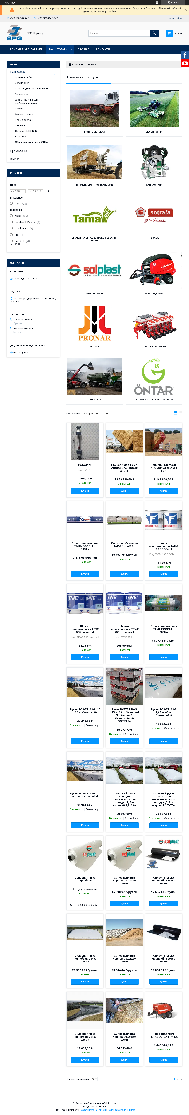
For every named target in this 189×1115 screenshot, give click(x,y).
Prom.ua (112, 1103)
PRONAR (94, 346)
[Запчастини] (154, 161)
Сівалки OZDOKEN (154, 346)
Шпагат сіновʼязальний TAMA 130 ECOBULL (163, 546)
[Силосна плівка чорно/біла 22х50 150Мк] (85, 1010)
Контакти (103, 49)
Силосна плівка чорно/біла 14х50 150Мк (163, 880)
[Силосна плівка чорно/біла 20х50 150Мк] (163, 932)
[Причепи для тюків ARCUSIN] (94, 161)
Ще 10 (17, 244)
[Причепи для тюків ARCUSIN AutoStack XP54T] (124, 441)
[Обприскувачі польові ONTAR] (154, 376)
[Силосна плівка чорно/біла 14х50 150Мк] (163, 854)
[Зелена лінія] (154, 108)
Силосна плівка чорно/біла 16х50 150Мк (85, 958)
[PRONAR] (94, 323)
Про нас (83, 49)
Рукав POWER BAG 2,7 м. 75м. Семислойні (85, 795)
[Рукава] (154, 214)
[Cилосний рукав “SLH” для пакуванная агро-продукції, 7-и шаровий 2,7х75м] (163, 770)
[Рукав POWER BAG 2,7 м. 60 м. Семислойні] (85, 686)
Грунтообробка (94, 132)
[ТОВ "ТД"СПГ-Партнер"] (14, 39)
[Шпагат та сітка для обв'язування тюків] (94, 214)
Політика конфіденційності (122, 1110)
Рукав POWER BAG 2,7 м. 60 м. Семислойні (85, 711)
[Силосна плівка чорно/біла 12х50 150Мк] (124, 854)
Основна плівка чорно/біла (84, 879)
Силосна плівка (94, 293)
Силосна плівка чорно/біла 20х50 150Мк (163, 958)
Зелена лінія (154, 132)
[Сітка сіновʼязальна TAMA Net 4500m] (124, 519)
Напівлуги (94, 399)
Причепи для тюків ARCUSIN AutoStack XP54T (124, 467)
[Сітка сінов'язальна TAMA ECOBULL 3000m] (163, 602)
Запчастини (154, 185)
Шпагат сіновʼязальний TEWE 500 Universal (85, 629)
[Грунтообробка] (94, 108)
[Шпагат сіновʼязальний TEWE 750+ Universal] (124, 602)
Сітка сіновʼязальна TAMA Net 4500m (124, 545)
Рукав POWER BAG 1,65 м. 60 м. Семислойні (163, 712)
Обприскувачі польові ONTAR (154, 399)
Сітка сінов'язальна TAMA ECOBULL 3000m (163, 629)
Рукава (154, 238)
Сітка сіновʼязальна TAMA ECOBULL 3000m (85, 546)
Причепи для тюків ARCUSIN (94, 185)
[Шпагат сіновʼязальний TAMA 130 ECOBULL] (163, 519)
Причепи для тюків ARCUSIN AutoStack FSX (164, 467)
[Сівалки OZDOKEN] (154, 323)
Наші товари (58, 49)
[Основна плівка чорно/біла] (85, 854)
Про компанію (18, 151)
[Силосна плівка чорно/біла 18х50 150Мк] (124, 932)
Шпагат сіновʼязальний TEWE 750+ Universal (124, 629)
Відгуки (14, 158)
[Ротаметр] (85, 441)
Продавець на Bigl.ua (94, 1106)
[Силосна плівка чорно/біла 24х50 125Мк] (124, 1010)
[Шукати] (154, 33)
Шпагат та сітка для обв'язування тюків (95, 239)
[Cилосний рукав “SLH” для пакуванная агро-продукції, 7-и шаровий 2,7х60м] (124, 770)
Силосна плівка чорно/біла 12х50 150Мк (124, 880)
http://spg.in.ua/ (21, 352)
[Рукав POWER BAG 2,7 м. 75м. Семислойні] (85, 770)
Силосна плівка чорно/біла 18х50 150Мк (124, 958)
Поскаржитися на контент (93, 1110)
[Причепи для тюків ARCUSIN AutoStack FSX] (163, 441)
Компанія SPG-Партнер (26, 49)
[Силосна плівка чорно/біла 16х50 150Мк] (85, 932)
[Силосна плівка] (94, 270)
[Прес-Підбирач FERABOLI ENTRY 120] (163, 1010)
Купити (85, 491)
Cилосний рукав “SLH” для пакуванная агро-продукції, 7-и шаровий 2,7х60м (124, 799)
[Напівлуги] (94, 376)
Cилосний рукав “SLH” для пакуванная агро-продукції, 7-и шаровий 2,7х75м (163, 799)
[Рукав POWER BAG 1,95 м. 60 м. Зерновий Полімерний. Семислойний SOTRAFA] (124, 686)
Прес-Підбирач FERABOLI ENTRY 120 (163, 1035)
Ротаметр (85, 464)
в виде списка (180, 413)
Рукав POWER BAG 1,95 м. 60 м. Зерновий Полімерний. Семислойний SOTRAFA (124, 715)
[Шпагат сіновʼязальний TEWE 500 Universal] (85, 602)
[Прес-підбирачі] (154, 270)
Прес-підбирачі (154, 293)
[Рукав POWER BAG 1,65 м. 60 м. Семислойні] (163, 686)
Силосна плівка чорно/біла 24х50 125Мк (124, 1036)
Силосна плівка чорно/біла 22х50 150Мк (85, 1036)
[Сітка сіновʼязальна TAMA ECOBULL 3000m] (85, 519)
